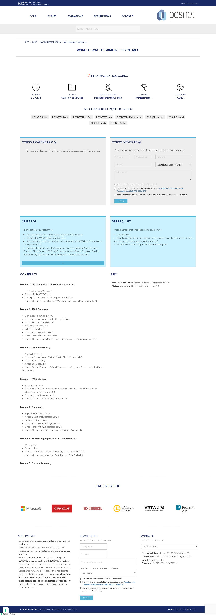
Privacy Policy (9, 614)
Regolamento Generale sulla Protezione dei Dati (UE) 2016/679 (108, 583)
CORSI (34, 42)
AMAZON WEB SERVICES (51, 42)
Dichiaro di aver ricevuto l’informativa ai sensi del (150, 189)
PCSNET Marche (155, 117)
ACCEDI (184, 3)
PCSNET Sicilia (118, 123)
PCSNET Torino (104, 117)
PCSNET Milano (60, 117)
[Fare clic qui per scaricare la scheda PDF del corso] (89, 75)
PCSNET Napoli (176, 117)
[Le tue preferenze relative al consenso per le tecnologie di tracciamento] (6, 610)
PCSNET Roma (39, 117)
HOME (26, 42)
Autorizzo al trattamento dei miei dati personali (137, 185)
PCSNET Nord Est (82, 117)
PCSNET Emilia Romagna (129, 117)
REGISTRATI (193, 3)
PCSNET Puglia (98, 123)
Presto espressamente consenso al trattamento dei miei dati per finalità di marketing (152, 194)
